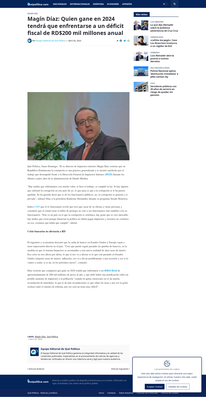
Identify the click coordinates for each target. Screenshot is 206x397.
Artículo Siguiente (119, 369)
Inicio (101, 393)
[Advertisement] (78, 69)
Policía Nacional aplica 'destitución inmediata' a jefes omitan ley (164, 73)
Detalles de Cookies (177, 386)
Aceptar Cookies (154, 386)
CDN (37, 206)
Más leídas (142, 14)
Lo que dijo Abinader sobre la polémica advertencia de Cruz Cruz (164, 27)
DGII (109, 174)
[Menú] (175, 4)
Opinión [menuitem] (127, 4)
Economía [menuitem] (113, 4)
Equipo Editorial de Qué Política (60, 349)
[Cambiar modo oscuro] (165, 3)
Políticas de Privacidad (147, 393)
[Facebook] (121, 41)
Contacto (111, 393)
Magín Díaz (40, 337)
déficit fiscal (110, 270)
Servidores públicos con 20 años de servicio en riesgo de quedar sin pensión (163, 91)
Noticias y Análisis (48, 393)
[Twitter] (125, 41)
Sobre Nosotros (126, 393)
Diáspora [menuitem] (98, 4)
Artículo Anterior (36, 369)
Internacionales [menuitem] (80, 4)
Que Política (52, 337)
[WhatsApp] (128, 41)
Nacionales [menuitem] (60, 4)
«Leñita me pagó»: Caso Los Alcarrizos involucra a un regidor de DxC (163, 43)
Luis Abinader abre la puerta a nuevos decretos (162, 58)
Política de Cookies (170, 393)
